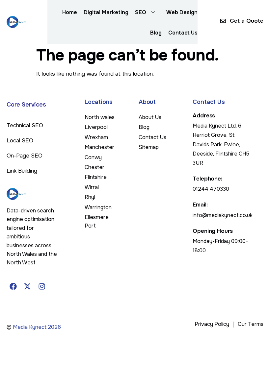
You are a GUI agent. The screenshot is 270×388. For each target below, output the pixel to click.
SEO (140, 12)
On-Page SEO (24, 155)
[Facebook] (13, 286)
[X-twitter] (27, 286)
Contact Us (183, 32)
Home (69, 12)
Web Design (182, 12)
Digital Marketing (106, 12)
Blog (156, 32)
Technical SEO (25, 125)
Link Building (22, 170)
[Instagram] (41, 286)
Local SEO (20, 140)
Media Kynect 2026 (37, 327)
